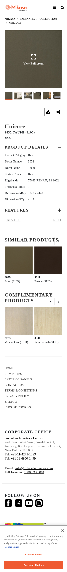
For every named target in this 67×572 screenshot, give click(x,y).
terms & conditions (21, 390)
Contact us (14, 384)
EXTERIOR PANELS (18, 379)
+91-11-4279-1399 (23, 454)
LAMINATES (27, 18)
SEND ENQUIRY (23, 112)
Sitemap (11, 401)
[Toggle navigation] (54, 7)
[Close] (62, 530)
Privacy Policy (17, 396)
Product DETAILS (26, 147)
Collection (48, 18)
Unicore (15, 22)
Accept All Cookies (33, 565)
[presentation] (51, 241)
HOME (9, 368)
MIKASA (10, 18)
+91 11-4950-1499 (23, 458)
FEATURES (16, 210)
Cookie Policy (12, 546)
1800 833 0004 (34, 472)
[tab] (33, 147)
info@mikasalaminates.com (34, 468)
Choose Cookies (18, 407)
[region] (33, 548)
